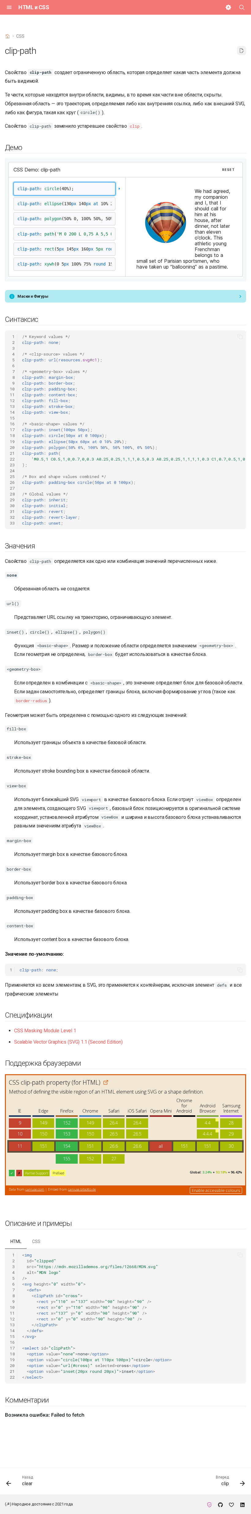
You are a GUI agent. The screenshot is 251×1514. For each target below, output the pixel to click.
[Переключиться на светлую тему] (228, 7)
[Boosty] (231, 1504)
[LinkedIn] (242, 1504)
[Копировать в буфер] (240, 336)
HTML (15, 1241)
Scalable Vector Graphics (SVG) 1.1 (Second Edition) (68, 1042)
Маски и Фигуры (32, 296)
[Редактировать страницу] (241, 50)
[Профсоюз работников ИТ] (209, 1504)
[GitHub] (220, 1504)
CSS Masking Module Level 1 (45, 1031)
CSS (36, 1241)
